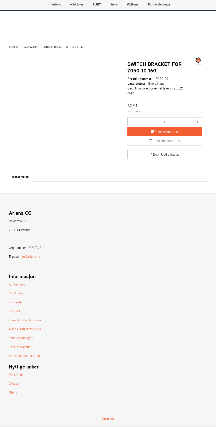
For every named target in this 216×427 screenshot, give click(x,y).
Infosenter (16, 302)
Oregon (14, 383)
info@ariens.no (30, 256)
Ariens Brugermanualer (25, 328)
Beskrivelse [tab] (20, 176)
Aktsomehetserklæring (24, 355)
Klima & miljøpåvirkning (25, 320)
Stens (13, 392)
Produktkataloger (21, 337)
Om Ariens (16, 293)
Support (14, 311)
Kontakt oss (17, 284)
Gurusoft (108, 418)
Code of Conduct (20, 346)
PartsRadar (17, 374)
